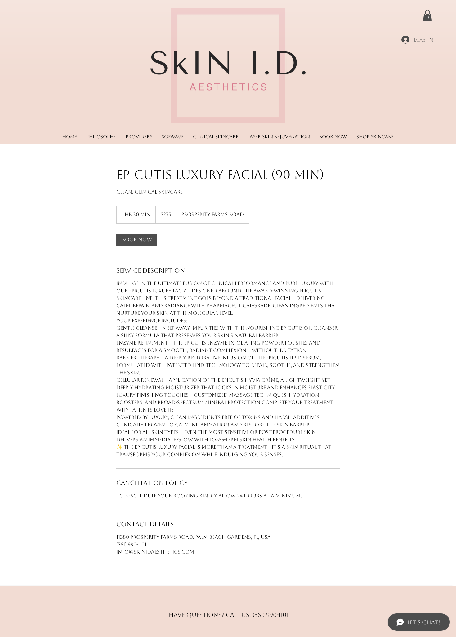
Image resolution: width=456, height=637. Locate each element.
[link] (136, 240)
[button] (427, 15)
